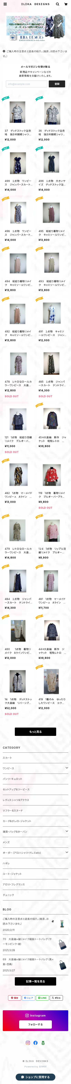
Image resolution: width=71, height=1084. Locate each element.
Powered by (31, 1066)
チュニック (8, 894)
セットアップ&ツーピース (16, 789)
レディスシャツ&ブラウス (16, 800)
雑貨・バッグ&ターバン (15, 831)
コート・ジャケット (12, 873)
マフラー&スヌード (13, 810)
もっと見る (35, 731)
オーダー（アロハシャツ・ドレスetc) (22, 852)
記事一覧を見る (35, 981)
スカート (7, 757)
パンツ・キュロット (12, 778)
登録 (57, 83)
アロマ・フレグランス (14, 884)
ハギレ (6, 863)
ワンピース (8, 768)
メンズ (6, 842)
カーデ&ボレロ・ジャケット (17, 821)
